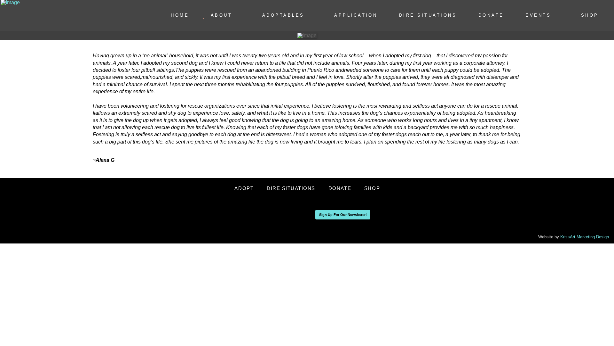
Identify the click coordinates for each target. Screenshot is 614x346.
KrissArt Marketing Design (584, 237)
